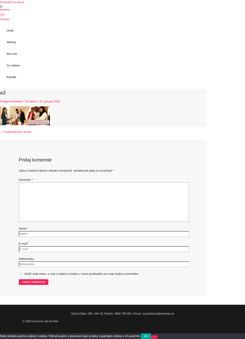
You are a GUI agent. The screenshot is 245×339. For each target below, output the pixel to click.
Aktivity (11, 42)
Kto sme (12, 53)
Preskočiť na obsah (12, 2)
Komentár (26, 179)
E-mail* (23, 243)
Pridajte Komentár (11, 101)
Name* (23, 228)
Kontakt (11, 77)
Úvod (10, 30)
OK (146, 336)
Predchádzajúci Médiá (15, 131)
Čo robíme (13, 65)
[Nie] (154, 337)
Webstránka (26, 258)
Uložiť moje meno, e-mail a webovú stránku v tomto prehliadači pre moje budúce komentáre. (81, 273)
